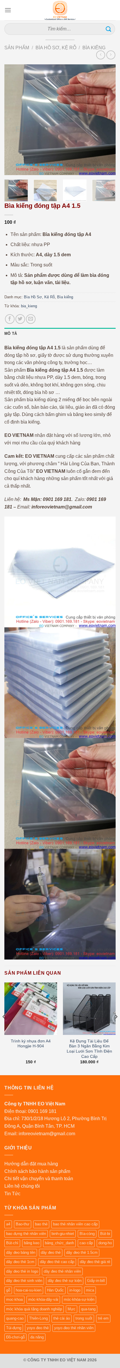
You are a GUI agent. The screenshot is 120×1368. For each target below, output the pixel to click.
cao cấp (86, 1243)
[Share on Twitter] (20, 319)
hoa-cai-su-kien (28, 1290)
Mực (71, 1309)
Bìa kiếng (93, 47)
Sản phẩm (16, 47)
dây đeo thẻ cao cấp (57, 1262)
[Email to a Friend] (31, 319)
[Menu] (7, 10)
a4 (8, 1224)
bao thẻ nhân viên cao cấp (75, 1224)
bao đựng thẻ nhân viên (26, 1233)
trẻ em (103, 1318)
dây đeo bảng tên (20, 1252)
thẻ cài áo (61, 1318)
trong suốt (83, 1318)
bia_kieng (29, 306)
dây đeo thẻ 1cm (20, 1262)
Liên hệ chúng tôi (22, 1186)
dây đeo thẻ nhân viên (62, 1271)
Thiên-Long (38, 1318)
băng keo (31, 1243)
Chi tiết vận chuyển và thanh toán (38, 1178)
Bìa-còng (87, 1233)
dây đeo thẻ (51, 1252)
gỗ (8, 1290)
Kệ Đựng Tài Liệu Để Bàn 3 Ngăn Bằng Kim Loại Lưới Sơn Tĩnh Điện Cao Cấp (89, 1049)
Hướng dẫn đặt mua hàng (31, 1163)
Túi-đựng (13, 1328)
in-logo (74, 1290)
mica (90, 1290)
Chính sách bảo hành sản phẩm (37, 1171)
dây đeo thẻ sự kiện (65, 1280)
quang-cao (15, 1318)
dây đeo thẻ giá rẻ (95, 1262)
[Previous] (14, 120)
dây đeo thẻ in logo (22, 1271)
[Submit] (108, 28)
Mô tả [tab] (10, 333)
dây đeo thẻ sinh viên (24, 1280)
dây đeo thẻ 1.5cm (82, 1252)
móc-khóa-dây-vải (43, 1299)
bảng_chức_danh (59, 1243)
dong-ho (105, 1243)
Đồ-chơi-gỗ (15, 1337)
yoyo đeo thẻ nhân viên (73, 1328)
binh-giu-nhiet (63, 1233)
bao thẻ (41, 1224)
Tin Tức (12, 1193)
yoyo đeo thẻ (38, 1328)
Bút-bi (105, 1233)
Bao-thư (22, 1224)
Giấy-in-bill (96, 1280)
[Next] (106, 120)
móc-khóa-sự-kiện (79, 1299)
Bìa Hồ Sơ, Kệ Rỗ (56, 47)
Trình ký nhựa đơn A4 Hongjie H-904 (31, 1044)
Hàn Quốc (55, 1290)
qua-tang (88, 1309)
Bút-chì (12, 1243)
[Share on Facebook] (10, 319)
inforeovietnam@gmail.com (47, 1133)
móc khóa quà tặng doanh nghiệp (34, 1309)
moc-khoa (14, 1299)
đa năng (37, 1337)
